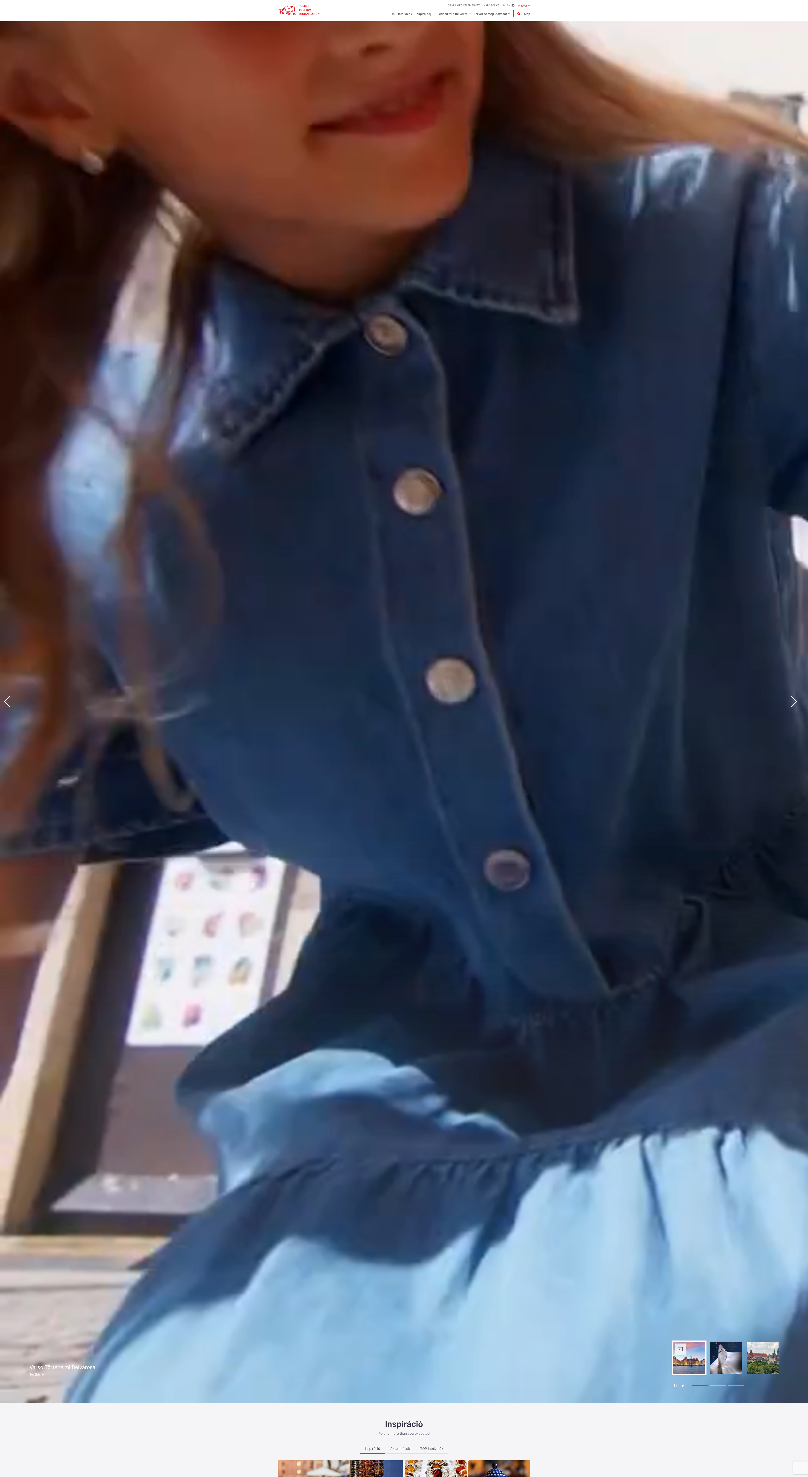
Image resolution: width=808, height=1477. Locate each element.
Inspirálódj (423, 14)
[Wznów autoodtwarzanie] (683, 1386)
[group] (689, 1358)
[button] (797, 701)
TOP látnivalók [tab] (431, 1448)
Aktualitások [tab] (400, 1448)
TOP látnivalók (401, 14)
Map (527, 14)
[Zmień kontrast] (513, 5)
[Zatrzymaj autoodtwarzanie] (675, 1385)
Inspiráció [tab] (372, 1448)
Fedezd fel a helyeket (452, 14)
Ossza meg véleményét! (464, 5)
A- (503, 5)
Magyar (524, 5)
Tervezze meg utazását (490, 14)
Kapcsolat (491, 5)
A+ (508, 5)
